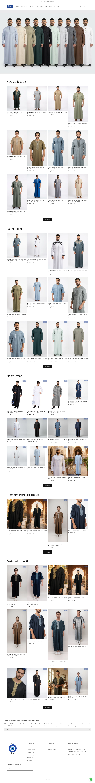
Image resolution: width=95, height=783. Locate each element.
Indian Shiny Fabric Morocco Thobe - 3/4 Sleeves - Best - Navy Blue (36, 603)
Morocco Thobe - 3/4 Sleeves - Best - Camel (57, 112)
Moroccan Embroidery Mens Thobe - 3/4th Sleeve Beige (16, 157)
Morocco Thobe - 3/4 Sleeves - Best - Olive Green (77, 124)
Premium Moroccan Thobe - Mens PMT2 (77, 530)
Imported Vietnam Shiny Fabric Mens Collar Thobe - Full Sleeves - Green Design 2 (16, 260)
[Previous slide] (44, 75)
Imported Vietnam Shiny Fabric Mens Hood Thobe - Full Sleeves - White (36, 260)
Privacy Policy (30, 755)
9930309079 (50, 747)
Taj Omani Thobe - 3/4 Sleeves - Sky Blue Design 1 (16, 359)
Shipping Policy (31, 749)
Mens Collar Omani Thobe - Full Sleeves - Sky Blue (78, 478)
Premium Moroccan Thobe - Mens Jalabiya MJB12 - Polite (77, 697)
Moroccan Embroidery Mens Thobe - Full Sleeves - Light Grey (77, 168)
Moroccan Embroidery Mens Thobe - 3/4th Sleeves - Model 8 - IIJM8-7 (57, 662)
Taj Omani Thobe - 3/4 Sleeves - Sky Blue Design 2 (57, 304)
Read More (7, 729)
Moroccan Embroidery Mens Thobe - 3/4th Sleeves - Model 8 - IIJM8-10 (77, 201)
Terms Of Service (31, 757)
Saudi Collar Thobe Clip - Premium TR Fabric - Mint (57, 359)
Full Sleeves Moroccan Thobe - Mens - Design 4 (37, 700)
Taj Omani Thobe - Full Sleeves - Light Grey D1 (77, 315)
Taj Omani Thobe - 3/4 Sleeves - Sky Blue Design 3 (36, 304)
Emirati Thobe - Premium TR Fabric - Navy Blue (77, 440)
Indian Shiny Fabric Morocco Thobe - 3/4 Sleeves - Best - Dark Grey (77, 647)
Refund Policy (30, 752)
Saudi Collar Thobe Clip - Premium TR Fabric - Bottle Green (37, 359)
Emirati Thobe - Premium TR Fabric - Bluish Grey (57, 440)
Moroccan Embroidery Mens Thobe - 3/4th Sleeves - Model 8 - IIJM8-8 (57, 545)
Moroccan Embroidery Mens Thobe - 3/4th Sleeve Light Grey (57, 201)
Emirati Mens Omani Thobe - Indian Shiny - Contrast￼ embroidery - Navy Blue (77, 402)
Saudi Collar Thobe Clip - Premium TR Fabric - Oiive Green (78, 359)
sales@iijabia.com (52, 749)
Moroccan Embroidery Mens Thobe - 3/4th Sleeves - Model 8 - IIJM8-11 (36, 201)
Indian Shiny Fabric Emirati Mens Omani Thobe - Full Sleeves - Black (15, 412)
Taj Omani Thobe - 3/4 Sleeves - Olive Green (16, 314)
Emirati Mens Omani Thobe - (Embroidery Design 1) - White (16, 468)
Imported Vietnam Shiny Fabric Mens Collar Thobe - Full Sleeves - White (57, 271)
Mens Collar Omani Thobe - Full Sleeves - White (57, 478)
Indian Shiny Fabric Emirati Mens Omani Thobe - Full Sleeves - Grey (56, 412)
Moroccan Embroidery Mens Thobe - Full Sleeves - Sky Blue (56, 168)
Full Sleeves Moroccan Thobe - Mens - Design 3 (16, 531)
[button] (24, 6)
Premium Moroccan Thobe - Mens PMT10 (15, 699)
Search (29, 747)
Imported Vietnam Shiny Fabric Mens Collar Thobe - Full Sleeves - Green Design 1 (77, 271)
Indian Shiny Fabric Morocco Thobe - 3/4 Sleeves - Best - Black (15, 603)
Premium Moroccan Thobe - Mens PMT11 (56, 697)
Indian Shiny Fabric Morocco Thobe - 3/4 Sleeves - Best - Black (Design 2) (15, 113)
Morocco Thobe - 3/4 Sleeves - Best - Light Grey (36, 113)
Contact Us (30, 760)
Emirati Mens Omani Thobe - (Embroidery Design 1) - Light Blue (36, 468)
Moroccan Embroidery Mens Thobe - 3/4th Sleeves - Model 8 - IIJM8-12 (16, 212)
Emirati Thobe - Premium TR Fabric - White (16, 439)
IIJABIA (49, 779)
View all (47, 219)
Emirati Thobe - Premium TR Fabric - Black (36, 439)
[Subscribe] (31, 769)
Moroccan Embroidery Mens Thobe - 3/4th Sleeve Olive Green (36, 168)
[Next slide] (50, 75)
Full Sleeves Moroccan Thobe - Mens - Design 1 (37, 531)
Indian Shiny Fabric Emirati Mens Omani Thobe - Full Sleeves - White (36, 412)
